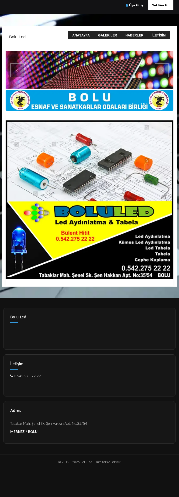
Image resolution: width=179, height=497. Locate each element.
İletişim (159, 35)
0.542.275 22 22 (27, 376)
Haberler (134, 35)
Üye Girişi (137, 5)
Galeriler (107, 35)
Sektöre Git (161, 5)
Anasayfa (81, 35)
